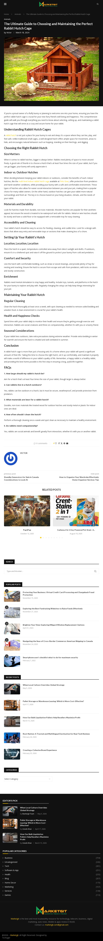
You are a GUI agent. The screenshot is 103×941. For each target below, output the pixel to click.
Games (52, 895)
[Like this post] (56, 443)
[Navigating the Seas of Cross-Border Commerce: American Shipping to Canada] (12, 645)
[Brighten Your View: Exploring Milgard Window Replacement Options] (12, 629)
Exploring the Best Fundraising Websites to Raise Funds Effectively (52, 608)
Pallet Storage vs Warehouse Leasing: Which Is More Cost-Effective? (53, 701)
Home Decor (52, 882)
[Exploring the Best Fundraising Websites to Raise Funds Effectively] (12, 612)
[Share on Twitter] (61, 443)
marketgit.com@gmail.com (56, 924)
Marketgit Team (28, 814)
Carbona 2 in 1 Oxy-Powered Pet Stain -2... (76, 530)
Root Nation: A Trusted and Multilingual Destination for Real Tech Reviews (56, 734)
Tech (52, 866)
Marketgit (15, 918)
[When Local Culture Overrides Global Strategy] (12, 689)
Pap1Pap (27, 530)
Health (52, 874)
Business (52, 858)
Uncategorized (52, 862)
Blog (52, 878)
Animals (18, 14)
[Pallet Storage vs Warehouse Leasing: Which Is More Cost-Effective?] (12, 705)
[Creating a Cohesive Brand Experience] (12, 754)
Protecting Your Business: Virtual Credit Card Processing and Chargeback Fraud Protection (58, 593)
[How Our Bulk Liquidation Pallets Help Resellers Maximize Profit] (12, 721)
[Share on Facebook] (59, 443)
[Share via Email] (67, 443)
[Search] (97, 4)
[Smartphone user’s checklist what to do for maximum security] (12, 661)
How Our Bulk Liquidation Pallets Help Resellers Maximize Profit (51, 717)
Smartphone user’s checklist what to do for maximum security (50, 657)
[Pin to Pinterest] (64, 443)
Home (6, 14)
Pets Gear (64, 181)
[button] (7, 516)
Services (52, 891)
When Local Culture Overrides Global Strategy (43, 685)
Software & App (52, 870)
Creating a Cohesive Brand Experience (40, 750)
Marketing (52, 887)
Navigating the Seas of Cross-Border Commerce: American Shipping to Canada (58, 641)
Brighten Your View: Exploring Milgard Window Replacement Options (53, 625)
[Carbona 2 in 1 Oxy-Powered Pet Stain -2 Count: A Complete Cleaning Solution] (76, 510)
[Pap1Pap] (27, 510)
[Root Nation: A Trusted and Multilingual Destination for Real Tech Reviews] (12, 738)
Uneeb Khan (27, 829)
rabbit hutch (11, 135)
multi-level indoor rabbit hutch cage (34, 181)
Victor (9, 32)
